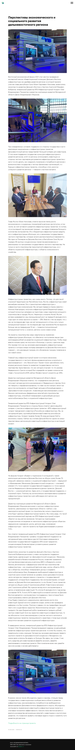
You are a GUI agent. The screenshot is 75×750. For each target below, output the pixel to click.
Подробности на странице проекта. (22, 723)
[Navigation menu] (72, 3)
